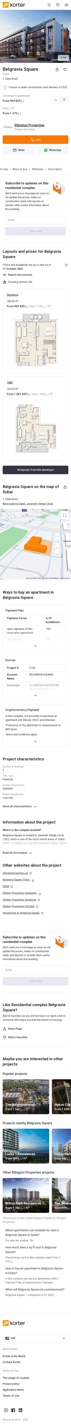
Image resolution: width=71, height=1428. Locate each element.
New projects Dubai (14, 503)
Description (55, 169)
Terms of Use (11, 1395)
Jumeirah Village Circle (39, 503)
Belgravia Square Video (16, 879)
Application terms (13, 1389)
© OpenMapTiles (33, 578)
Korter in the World (14, 1356)
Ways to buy (20, 169)
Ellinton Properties (19, 899)
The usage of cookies (16, 1377)
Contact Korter (11, 1362)
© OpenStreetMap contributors (56, 578)
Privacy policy (11, 1383)
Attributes (38, 169)
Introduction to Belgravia (21, 912)
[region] (35, 544)
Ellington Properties (29, 125)
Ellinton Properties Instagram (19, 893)
